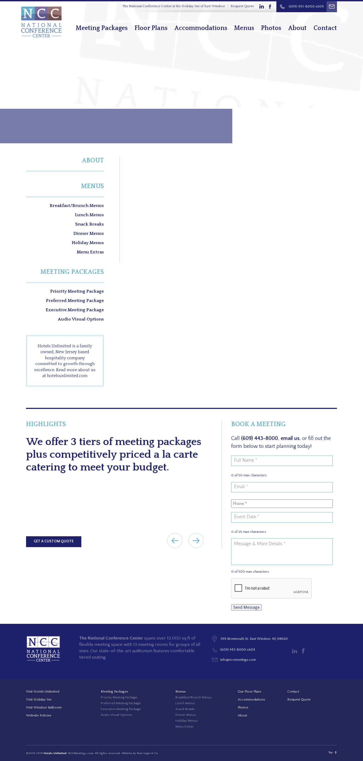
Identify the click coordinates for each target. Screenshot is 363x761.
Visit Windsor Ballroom (44, 707)
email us (290, 438)
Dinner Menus (88, 233)
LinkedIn (261, 6)
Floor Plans (150, 28)
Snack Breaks (89, 224)
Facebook (270, 6)
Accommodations (200, 28)
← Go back (175, 540)
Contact (325, 28)
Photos (271, 28)
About (297, 28)
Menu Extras (90, 252)
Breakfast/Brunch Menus (77, 205)
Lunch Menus (89, 215)
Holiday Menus (88, 242)
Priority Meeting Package (77, 291)
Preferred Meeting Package (75, 300)
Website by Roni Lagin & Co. (139, 753)
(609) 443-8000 (259, 438)
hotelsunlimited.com (67, 375)
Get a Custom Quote (54, 541)
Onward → (196, 540)
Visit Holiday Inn (39, 699)
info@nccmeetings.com (238, 659)
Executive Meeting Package (75, 310)
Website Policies (38, 715)
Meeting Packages (102, 28)
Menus (244, 28)
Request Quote (242, 6)
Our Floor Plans (249, 691)
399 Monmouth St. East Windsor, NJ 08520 (254, 639)
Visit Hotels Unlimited (42, 691)
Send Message (246, 607)
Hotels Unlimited (55, 753)
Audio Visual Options (81, 319)
